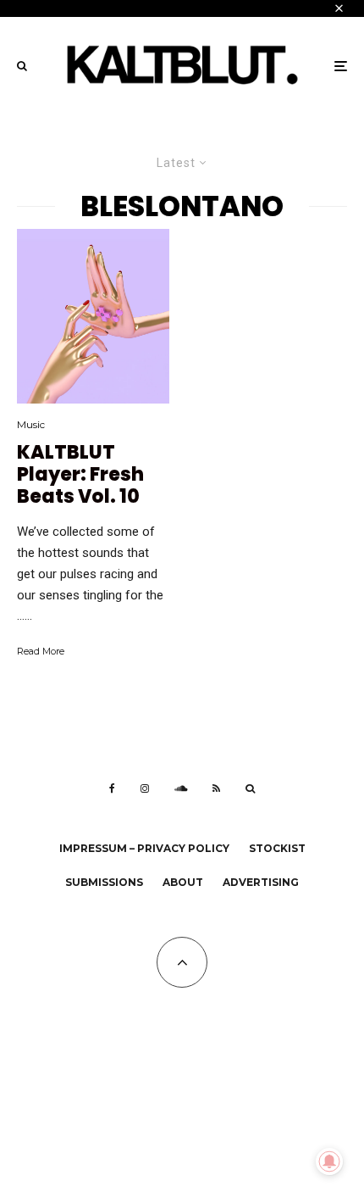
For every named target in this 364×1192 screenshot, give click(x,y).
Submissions (104, 882)
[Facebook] (112, 788)
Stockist (277, 848)
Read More (40, 651)
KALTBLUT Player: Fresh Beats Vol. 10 (80, 475)
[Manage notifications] (329, 1161)
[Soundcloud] (181, 788)
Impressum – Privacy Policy (144, 848)
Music (31, 424)
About (183, 882)
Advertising (261, 882)
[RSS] (216, 788)
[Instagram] (145, 788)
